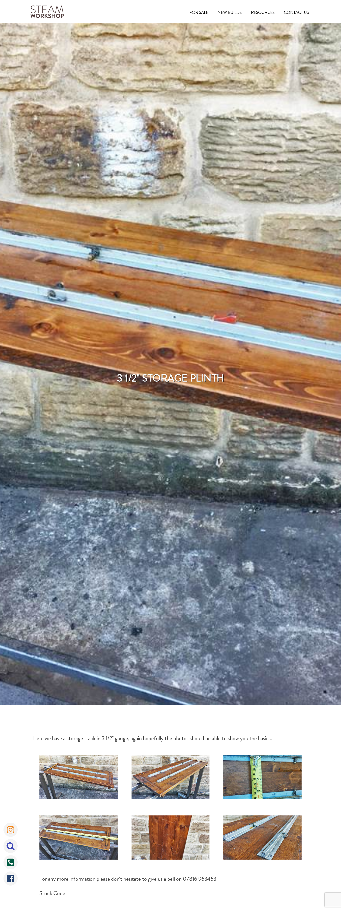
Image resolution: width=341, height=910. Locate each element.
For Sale (199, 13)
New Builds (230, 13)
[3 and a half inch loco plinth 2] (78, 838)
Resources (263, 13)
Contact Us (296, 13)
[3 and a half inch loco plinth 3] (171, 838)
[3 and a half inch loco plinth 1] (262, 778)
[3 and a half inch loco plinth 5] (171, 778)
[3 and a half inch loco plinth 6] (78, 778)
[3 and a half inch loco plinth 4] (262, 838)
